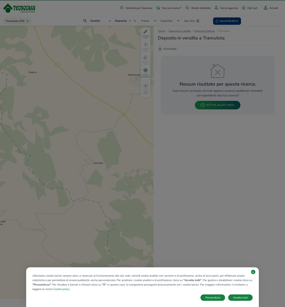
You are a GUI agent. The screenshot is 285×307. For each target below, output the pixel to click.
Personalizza (212, 297)
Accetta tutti (240, 297)
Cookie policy (61, 289)
